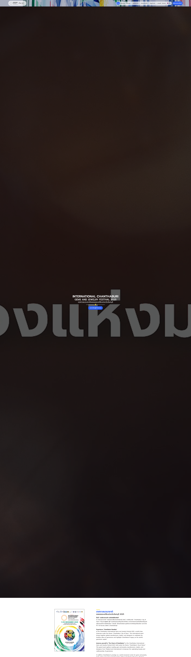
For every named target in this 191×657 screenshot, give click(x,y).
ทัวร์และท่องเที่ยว (144, 3)
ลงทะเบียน (128, 3)
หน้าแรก (118, 3)
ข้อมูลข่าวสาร (152, 3)
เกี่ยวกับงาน (123, 3)
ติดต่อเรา (164, 3)
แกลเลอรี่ (159, 3)
